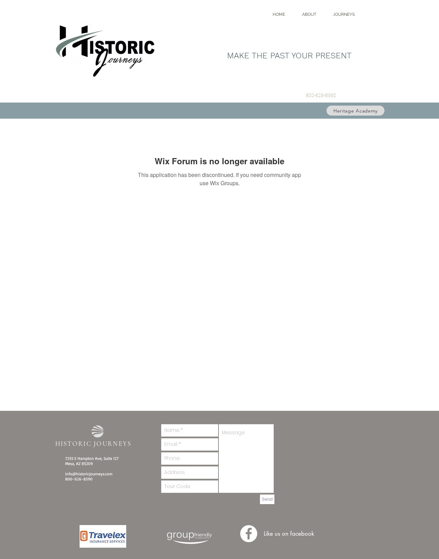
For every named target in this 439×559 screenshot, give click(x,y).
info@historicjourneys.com (88, 473)
